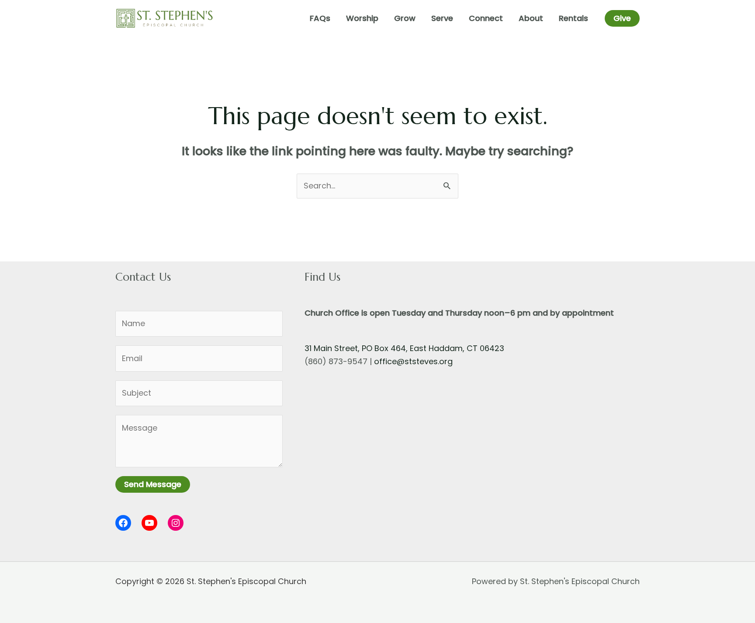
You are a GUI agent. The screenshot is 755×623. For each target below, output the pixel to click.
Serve (442, 18)
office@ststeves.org (413, 361)
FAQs (320, 18)
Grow (405, 18)
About (531, 18)
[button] (622, 18)
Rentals (573, 18)
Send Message (152, 484)
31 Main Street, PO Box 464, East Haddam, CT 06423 (404, 348)
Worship (362, 18)
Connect (486, 18)
